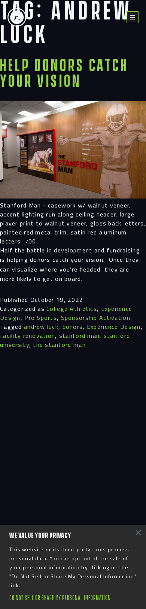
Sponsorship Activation (95, 317)
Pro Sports (40, 317)
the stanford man (59, 344)
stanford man (79, 335)
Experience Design (114, 326)
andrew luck (41, 326)
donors (73, 326)
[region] (73, 567)
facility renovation (27, 335)
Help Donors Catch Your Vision (64, 74)
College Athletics (71, 308)
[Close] (138, 532)
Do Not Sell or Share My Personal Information (60, 598)
